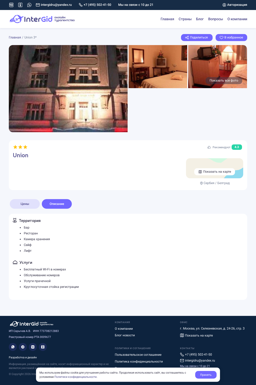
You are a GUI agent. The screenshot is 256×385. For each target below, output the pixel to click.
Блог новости (125, 335)
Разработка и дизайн (23, 357)
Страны (185, 19)
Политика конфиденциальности (139, 361)
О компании (237, 19)
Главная (167, 19)
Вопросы (215, 19)
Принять (206, 374)
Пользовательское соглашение (138, 355)
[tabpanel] (128, 257)
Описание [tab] (57, 204)
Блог (200, 19)
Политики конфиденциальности (75, 376)
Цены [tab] (25, 204)
